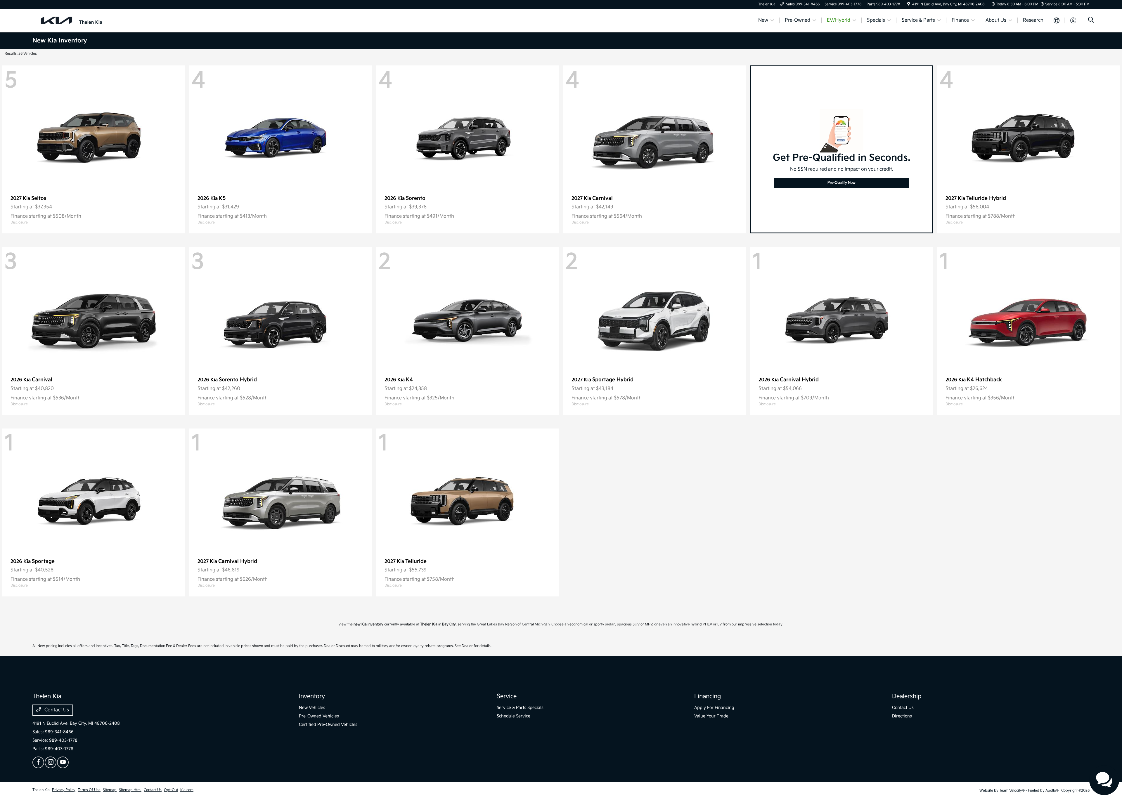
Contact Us (56, 710)
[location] (908, 4)
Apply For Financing (714, 707)
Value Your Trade (711, 716)
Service (507, 696)
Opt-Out (171, 790)
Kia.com (186, 790)
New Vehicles (312, 707)
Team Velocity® (1012, 790)
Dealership (907, 696)
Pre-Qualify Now (841, 183)
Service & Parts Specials (520, 707)
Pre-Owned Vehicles (319, 716)
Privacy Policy (63, 790)
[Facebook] (38, 762)
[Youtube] (63, 762)
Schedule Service (513, 716)
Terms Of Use (89, 790)
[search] (1091, 21)
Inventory (312, 696)
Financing (707, 696)
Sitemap (110, 790)
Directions (902, 716)
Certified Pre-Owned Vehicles (328, 724)
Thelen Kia (41, 790)
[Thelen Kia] (82, 20)
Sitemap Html (130, 790)
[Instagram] (50, 762)
